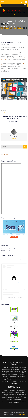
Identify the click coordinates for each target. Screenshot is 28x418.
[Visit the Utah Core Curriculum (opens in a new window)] (14, 319)
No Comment (5, 44)
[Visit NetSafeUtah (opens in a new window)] (14, 348)
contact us (14, 383)
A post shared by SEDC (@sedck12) (14, 297)
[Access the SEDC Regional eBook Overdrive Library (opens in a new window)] (14, 230)
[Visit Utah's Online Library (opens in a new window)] (14, 327)
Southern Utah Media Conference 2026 (11, 260)
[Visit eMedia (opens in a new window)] (14, 342)
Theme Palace (21, 414)
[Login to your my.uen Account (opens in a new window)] (14, 334)
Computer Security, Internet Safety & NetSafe (14, 112)
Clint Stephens (6, 42)
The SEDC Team (13, 122)
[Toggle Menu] (25, 5)
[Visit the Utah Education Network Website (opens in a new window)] (14, 310)
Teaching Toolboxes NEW (8, 255)
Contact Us (4, 154)
